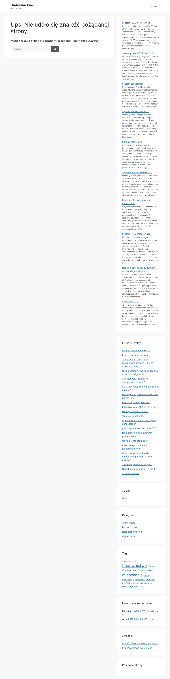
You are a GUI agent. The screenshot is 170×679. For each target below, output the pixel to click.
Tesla (132, 583)
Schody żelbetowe (132, 142)
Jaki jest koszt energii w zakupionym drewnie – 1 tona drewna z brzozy (137, 363)
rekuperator (140, 580)
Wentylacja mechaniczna (135, 411)
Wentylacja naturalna (133, 416)
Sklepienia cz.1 (130, 301)
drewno (126, 570)
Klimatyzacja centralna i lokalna (139, 407)
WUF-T (136, 587)
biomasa (125, 561)
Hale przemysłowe (132, 531)
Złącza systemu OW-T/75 (139, 619)
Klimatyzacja (136, 570)
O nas (154, 6)
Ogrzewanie (128, 536)
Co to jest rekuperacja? (134, 441)
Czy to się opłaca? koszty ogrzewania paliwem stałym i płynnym (137, 456)
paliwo (146, 576)
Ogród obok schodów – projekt (138, 469)
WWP (141, 587)
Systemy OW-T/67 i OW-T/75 (137, 53)
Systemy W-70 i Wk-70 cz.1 (136, 23)
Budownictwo (22, 5)
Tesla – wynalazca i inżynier (137, 464)
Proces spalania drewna (135, 355)
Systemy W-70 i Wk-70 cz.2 (137, 172)
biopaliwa (132, 561)
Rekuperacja (128, 579)
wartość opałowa (143, 583)
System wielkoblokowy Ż (135, 111)
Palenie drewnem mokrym (136, 350)
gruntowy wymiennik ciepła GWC (139, 428)
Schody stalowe (130, 473)
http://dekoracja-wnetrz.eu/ (137, 648)
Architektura (128, 522)
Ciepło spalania (153, 566)
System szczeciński (132, 83)
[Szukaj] (55, 49)
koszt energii (147, 570)
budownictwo (134, 565)
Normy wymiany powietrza (136, 402)
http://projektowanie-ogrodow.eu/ (140, 643)
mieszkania (132, 575)
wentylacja (127, 586)
